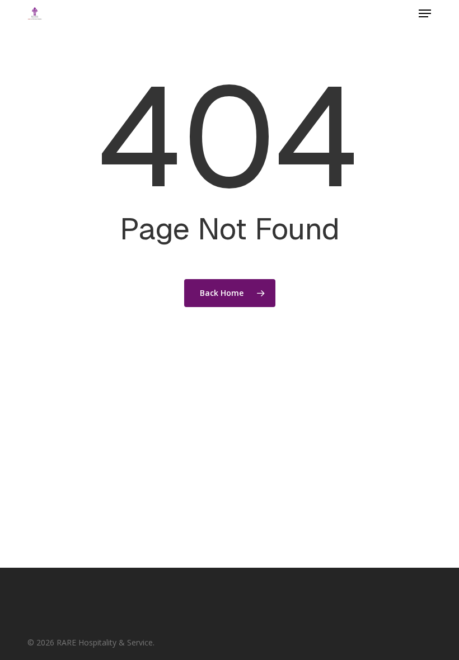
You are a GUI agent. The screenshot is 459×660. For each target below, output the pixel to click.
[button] (425, 13)
